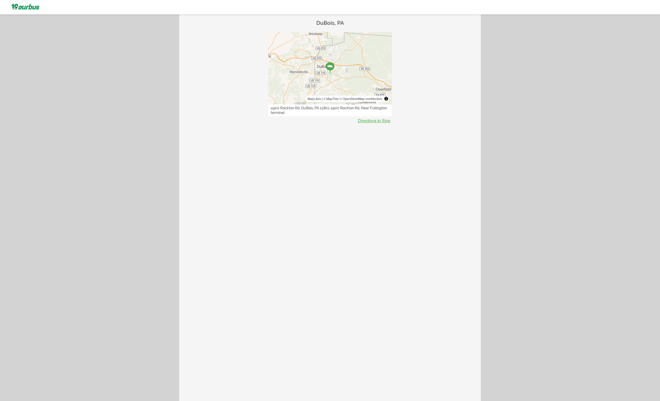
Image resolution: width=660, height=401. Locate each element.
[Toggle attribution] (386, 99)
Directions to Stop (374, 121)
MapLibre (314, 98)
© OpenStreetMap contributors (361, 98)
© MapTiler (331, 98)
